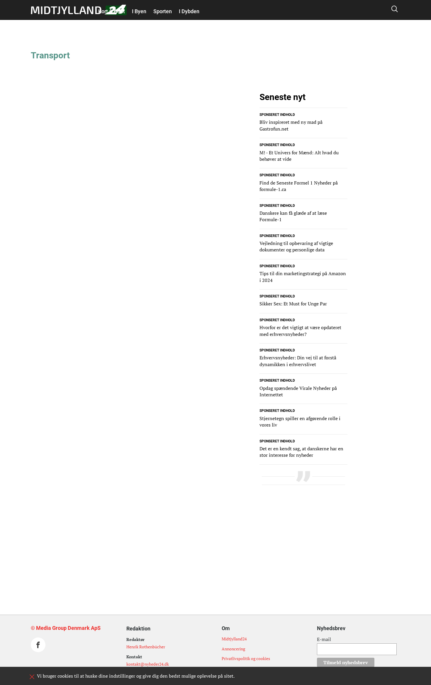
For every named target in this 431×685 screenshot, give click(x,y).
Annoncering (233, 649)
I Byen (139, 11)
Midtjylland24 (234, 639)
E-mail (324, 639)
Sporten (162, 11)
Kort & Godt (111, 11)
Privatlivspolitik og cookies (246, 658)
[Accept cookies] (32, 677)
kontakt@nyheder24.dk (147, 664)
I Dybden (189, 11)
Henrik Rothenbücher (145, 647)
